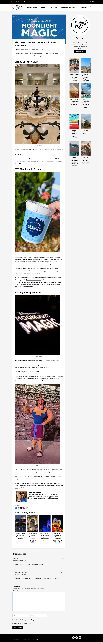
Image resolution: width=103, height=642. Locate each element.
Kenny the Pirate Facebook (34, 485)
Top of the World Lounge (33, 280)
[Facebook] (87, 2)
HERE (19, 163)
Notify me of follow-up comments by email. (26, 620)
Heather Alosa (20, 49)
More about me (79, 51)
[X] (90, 2)
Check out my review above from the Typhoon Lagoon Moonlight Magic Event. (36, 472)
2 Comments (39, 49)
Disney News (32, 7)
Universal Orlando (68, 7)
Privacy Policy (34, 639)
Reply (62, 558)
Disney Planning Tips (48, 7)
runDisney (83, 7)
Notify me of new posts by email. (23, 623)
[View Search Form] (90, 7)
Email (33, 615)
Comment (15, 590)
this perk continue (34, 273)
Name (15, 615)
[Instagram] (93, 2)
